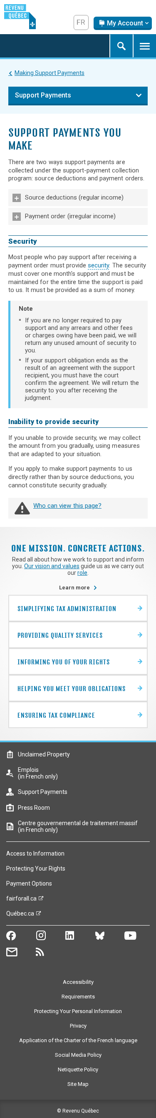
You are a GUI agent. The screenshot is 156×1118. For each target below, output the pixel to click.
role (82, 572)
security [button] (98, 265)
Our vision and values (51, 566)
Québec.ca (20, 915)
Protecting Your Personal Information (78, 1011)
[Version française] (81, 22)
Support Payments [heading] (43, 95)
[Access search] (121, 45)
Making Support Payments (49, 73)
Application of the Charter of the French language (78, 1040)
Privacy (78, 1026)
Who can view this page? (67, 505)
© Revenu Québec (78, 1111)
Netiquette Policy (78, 1069)
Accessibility (78, 982)
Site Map (78, 1084)
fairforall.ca (21, 900)
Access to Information (35, 853)
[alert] (123, 23)
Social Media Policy (78, 1055)
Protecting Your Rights (35, 868)
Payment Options (29, 883)
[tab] (78, 197)
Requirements (78, 996)
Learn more (78, 587)
